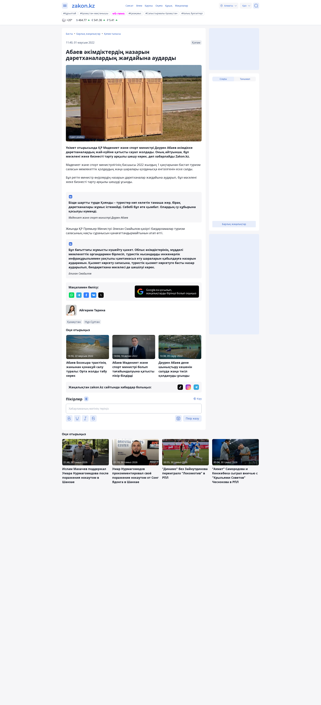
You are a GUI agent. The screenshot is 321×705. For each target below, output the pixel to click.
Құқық (168, 5)
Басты (69, 33)
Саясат (129, 5)
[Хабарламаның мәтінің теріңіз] (134, 408)
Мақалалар (181, 5)
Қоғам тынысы (112, 33)
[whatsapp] (72, 295)
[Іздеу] (256, 6)
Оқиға (159, 5)
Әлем (139, 5)
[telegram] (79, 295)
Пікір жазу (192, 418)
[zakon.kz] (83, 6)
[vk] (94, 295)
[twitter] (101, 295)
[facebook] (86, 295)
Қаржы (149, 5)
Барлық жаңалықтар (88, 33)
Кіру (199, 398)
